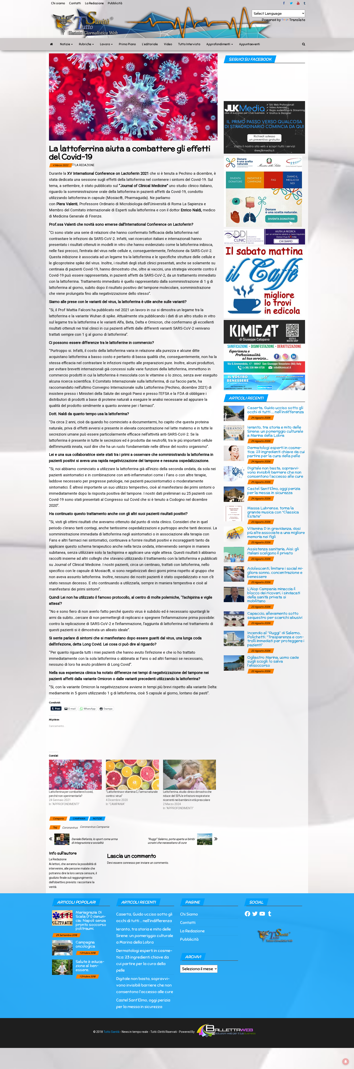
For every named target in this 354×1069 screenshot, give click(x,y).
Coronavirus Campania (94, 826)
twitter (291, 3)
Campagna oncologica (85, 944)
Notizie (65, 44)
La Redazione (94, 3)
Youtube (298, 3)
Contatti (75, 3)
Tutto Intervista (189, 44)
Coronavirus (70, 827)
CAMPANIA (79, 818)
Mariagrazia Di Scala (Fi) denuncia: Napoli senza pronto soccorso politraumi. (91, 920)
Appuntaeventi (249, 44)
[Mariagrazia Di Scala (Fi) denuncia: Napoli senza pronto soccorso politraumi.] (62, 917)
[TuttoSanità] (51, 44)
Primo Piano (127, 44)
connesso (129, 862)
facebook (284, 3)
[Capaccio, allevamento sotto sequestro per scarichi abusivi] (234, 618)
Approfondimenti (218, 44)
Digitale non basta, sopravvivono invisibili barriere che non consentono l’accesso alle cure (275, 472)
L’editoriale (150, 44)
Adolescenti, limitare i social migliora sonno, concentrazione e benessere (275, 572)
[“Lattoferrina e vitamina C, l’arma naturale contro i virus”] (132, 775)
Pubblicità (115, 3)
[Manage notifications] (345, 1061)
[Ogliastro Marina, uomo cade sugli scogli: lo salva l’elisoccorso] (234, 662)
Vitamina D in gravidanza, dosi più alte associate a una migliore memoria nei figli (276, 532)
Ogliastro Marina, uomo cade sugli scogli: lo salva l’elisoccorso (273, 661)
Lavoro (105, 44)
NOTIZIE (97, 818)
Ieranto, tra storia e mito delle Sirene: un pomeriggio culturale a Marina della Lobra (275, 431)
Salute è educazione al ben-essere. (90, 965)
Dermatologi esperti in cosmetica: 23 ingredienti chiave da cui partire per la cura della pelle (276, 451)
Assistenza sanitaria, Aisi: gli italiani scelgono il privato (273, 550)
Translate (297, 19)
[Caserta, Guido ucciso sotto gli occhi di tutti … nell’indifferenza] (234, 413)
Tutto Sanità (111, 1031)
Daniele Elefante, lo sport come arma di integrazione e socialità (94, 840)
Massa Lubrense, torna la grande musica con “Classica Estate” (273, 512)
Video (168, 44)
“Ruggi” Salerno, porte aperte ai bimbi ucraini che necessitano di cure (171, 840)
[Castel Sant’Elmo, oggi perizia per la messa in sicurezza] (234, 494)
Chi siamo (58, 3)
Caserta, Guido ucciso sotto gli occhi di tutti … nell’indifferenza (275, 409)
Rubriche (85, 44)
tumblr (305, 3)
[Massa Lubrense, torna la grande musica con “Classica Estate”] (234, 513)
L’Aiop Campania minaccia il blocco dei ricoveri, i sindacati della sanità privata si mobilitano (273, 594)
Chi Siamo (189, 914)
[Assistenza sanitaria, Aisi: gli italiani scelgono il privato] (234, 554)
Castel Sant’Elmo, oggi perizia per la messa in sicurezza (273, 490)
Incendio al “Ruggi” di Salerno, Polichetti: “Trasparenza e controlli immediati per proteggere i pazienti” (275, 638)
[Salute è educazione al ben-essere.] (62, 967)
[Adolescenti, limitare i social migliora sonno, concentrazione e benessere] (234, 573)
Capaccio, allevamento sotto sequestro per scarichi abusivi (274, 615)
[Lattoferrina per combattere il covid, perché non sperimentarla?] (75, 775)
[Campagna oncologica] (62, 947)
